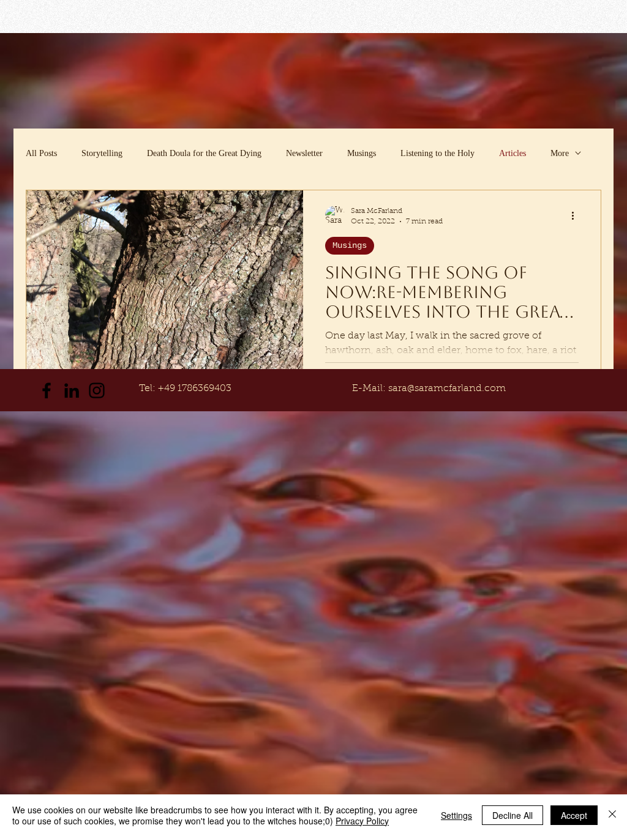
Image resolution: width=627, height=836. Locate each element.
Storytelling (101, 153)
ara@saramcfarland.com (449, 389)
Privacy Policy (362, 821)
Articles (512, 153)
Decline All (512, 815)
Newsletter (304, 153)
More (559, 153)
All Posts (41, 153)
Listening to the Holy (437, 153)
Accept (574, 815)
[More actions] (576, 215)
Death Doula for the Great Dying (204, 153)
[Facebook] (46, 390)
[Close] (612, 815)
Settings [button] (456, 815)
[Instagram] (96, 390)
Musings (361, 153)
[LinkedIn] (71, 390)
